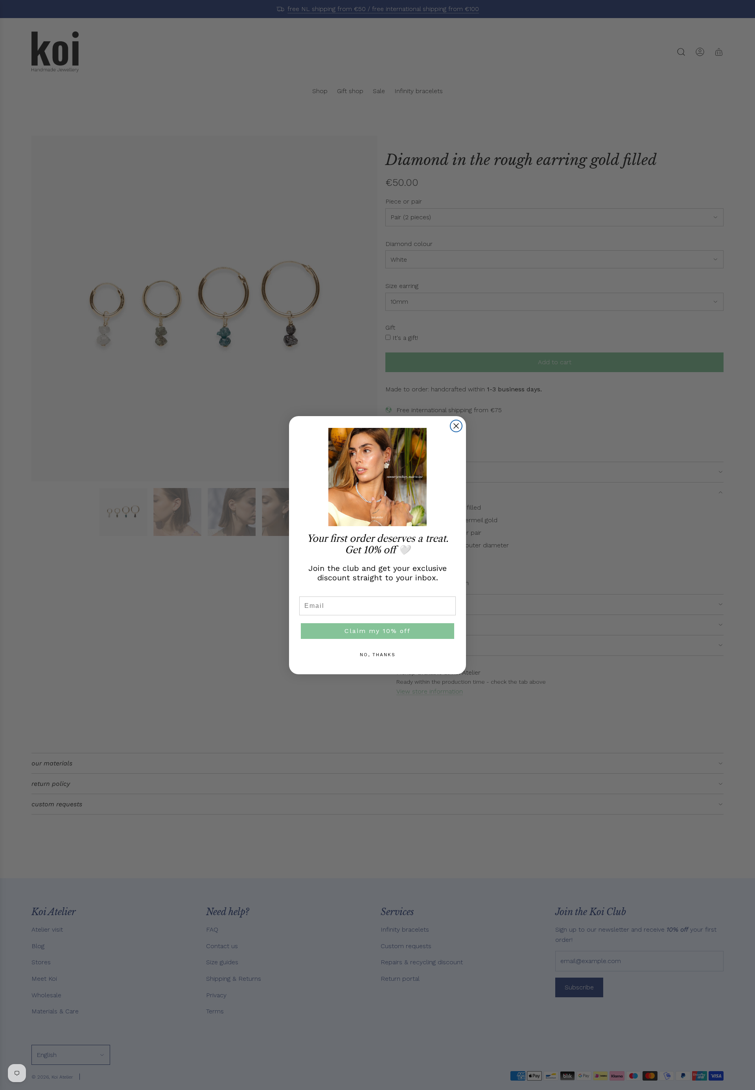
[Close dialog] (456, 426)
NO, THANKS (378, 654)
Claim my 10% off (377, 631)
